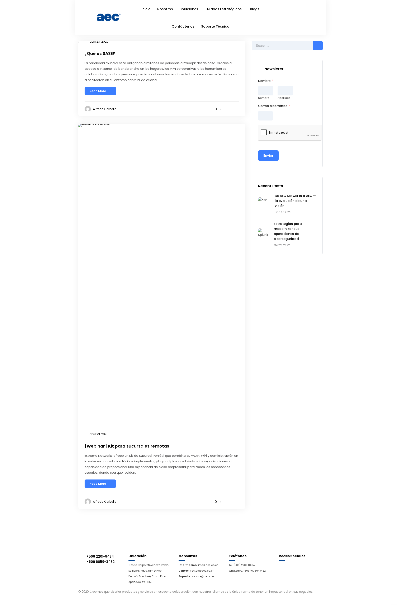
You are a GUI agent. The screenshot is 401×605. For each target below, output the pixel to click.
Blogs (254, 9)
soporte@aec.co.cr (204, 576)
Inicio (146, 9)
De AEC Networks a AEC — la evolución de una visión (295, 201)
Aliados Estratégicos (224, 9)
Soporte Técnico (215, 26)
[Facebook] (226, 109)
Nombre (265, 81)
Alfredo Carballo (104, 109)
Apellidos (284, 98)
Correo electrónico (274, 106)
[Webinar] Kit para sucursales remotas (127, 446)
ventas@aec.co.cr (201, 570)
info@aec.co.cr (208, 565)
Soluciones (189, 9)
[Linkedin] (232, 109)
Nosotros (165, 9)
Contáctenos (183, 26)
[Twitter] (238, 109)
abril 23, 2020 (99, 434)
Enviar (268, 155)
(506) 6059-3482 (255, 570)
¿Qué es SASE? (100, 53)
